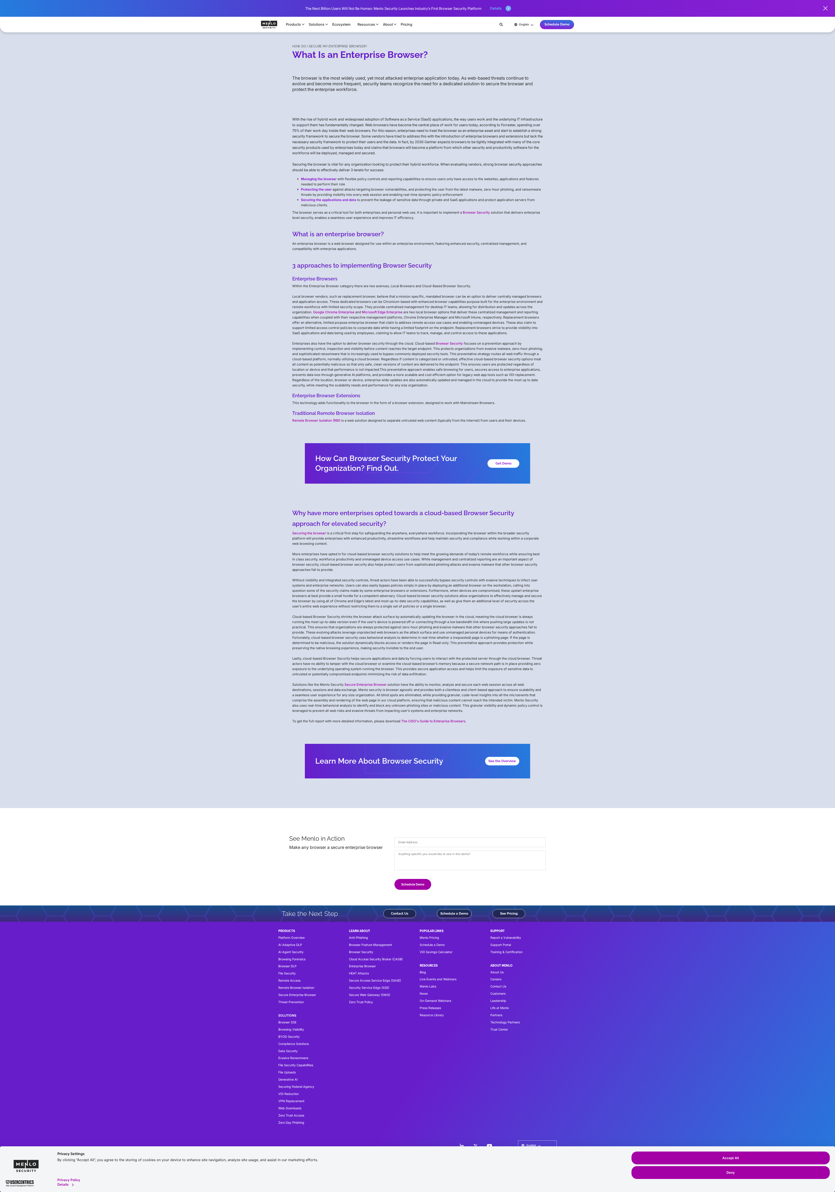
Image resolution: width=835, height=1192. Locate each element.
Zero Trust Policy (361, 1002)
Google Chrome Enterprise (333, 312)
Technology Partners (505, 1022)
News (424, 993)
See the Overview (502, 761)
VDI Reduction (288, 1094)
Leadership (498, 1001)
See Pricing (509, 913)
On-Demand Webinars (435, 1001)
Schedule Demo (556, 24)
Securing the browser (309, 533)
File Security (287, 973)
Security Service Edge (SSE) (369, 987)
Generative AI (288, 1079)
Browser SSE (287, 1022)
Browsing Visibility (291, 1029)
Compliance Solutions (293, 1044)
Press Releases (430, 1008)
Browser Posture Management (370, 945)
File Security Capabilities (295, 1065)
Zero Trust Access (291, 1115)
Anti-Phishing (358, 937)
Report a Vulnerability (505, 937)
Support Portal (500, 945)
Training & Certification (506, 952)
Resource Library (432, 1015)
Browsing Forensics (292, 959)
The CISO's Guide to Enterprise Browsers (433, 721)
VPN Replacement (291, 1101)
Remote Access (289, 980)
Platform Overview (291, 937)
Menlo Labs (428, 986)
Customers (498, 993)
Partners (496, 1015)
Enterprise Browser (362, 966)
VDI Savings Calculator (436, 952)
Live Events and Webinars (438, 979)
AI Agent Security (291, 952)
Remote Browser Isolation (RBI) (316, 420)
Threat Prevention (291, 1002)
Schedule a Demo (454, 913)
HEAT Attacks (359, 973)
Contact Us (399, 913)
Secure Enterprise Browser (365, 684)
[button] (293, 24)
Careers (495, 979)
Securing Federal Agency (296, 1086)
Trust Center (499, 1029)
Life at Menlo (499, 1008)
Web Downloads (289, 1108)
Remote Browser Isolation (296, 987)
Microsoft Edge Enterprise (382, 312)
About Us (497, 972)
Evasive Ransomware (293, 1058)
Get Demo (503, 463)
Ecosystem (341, 24)
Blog (423, 972)
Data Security (288, 1051)
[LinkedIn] (462, 1145)
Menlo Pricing (429, 937)
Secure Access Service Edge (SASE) (375, 980)
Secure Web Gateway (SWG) (369, 995)
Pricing (406, 24)
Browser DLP (287, 966)
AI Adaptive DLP (290, 945)
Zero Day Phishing (291, 1122)
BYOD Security (289, 1036)
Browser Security (476, 212)
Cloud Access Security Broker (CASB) (376, 959)
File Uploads (287, 1072)
